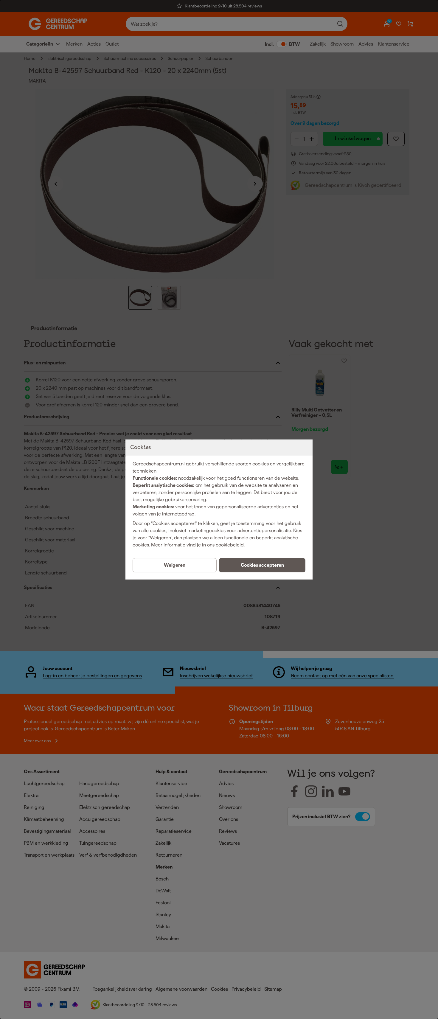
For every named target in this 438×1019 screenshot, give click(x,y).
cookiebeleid (230, 544)
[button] (262, 565)
